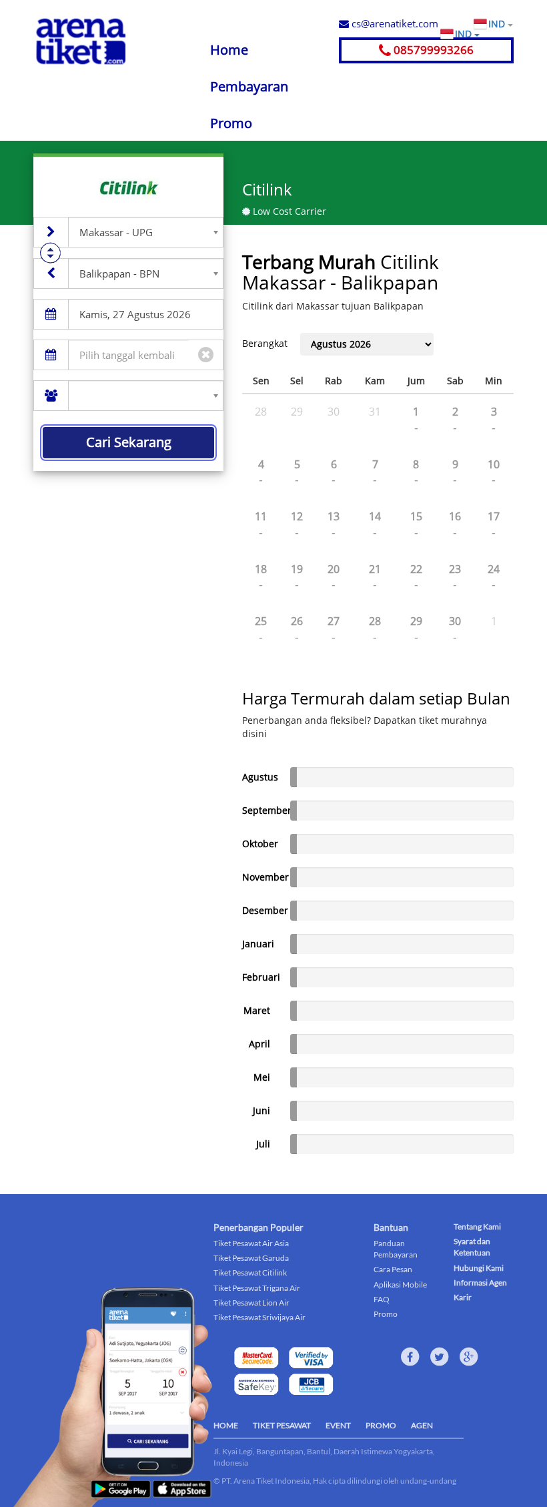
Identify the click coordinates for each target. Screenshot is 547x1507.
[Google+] (469, 1357)
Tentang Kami (477, 1226)
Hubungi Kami (479, 1268)
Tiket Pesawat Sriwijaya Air (259, 1317)
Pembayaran (249, 86)
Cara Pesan (393, 1269)
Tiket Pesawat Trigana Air (256, 1288)
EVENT (338, 1425)
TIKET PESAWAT (282, 1425)
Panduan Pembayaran (396, 1249)
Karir (463, 1297)
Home (229, 50)
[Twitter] (439, 1357)
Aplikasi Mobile (400, 1285)
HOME (225, 1425)
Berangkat (265, 343)
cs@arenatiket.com (393, 23)
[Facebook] (410, 1357)
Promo (231, 123)
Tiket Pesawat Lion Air (251, 1303)
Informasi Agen (480, 1283)
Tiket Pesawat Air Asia (251, 1243)
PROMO (381, 1425)
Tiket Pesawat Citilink (250, 1273)
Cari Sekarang (128, 442)
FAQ (382, 1299)
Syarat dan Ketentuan (472, 1247)
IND (498, 23)
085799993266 (432, 49)
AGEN (422, 1425)
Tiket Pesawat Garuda (251, 1258)
